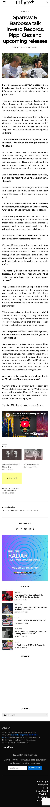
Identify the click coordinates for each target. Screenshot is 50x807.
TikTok (44, 787)
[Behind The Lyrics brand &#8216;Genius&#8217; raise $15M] (12, 478)
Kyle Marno (32, 47)
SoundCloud (42, 791)
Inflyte (15, 511)
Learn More (7, 747)
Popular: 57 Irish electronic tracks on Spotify (22, 405)
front (6, 511)
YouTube (43, 794)
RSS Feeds (43, 797)
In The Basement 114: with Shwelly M (30, 620)
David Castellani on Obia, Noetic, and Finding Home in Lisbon (30, 633)
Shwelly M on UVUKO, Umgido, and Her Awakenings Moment (31, 608)
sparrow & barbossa (29, 511)
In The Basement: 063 (31, 465)
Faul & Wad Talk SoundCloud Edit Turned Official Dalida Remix (29, 596)
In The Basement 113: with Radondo (30, 645)
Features (25, 12)
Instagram (43, 784)
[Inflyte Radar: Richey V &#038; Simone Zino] (12, 454)
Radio (17, 618)
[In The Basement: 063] (33, 454)
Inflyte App (42, 781)
